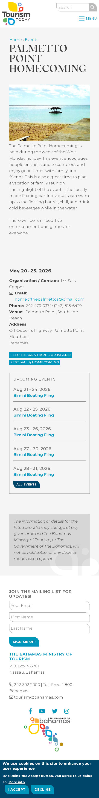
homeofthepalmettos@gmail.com (49, 299)
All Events (26, 484)
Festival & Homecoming (34, 362)
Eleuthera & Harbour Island (40, 355)
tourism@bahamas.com (38, 697)
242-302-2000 (27, 684)
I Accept (17, 789)
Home (15, 39)
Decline (43, 789)
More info (17, 782)
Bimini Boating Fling (33, 395)
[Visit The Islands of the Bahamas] (47, 735)
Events (31, 39)
